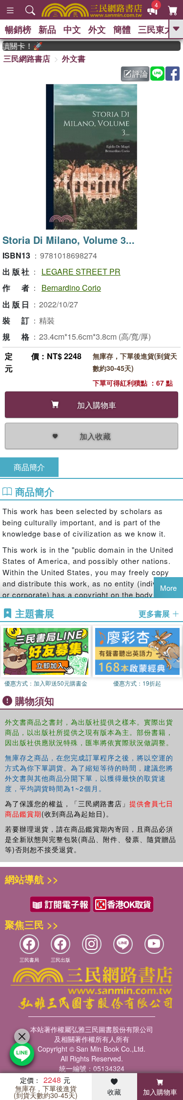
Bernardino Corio (71, 287)
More (168, 587)
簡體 (122, 29)
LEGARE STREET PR (81, 271)
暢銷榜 (18, 29)
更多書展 (155, 614)
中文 (72, 29)
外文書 (73, 58)
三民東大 (155, 29)
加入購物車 (160, 1092)
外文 (97, 29)
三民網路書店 (26, 58)
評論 (140, 73)
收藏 (114, 1092)
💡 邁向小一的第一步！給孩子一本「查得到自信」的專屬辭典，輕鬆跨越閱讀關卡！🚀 (18, 46)
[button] (175, 657)
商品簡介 (29, 467)
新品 (47, 29)
